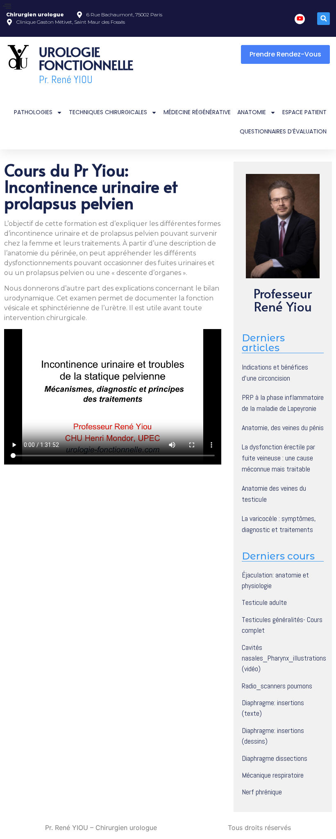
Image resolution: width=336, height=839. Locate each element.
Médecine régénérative (197, 112)
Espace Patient (304, 112)
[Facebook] (300, 19)
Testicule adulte (264, 602)
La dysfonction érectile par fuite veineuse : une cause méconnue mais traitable (278, 458)
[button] (323, 18)
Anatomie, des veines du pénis (283, 427)
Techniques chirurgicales (108, 112)
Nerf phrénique (262, 791)
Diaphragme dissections (274, 758)
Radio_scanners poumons (277, 685)
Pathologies (33, 112)
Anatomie (251, 112)
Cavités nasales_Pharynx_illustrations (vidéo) (284, 658)
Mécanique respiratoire (273, 775)
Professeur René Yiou (283, 299)
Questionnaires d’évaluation (283, 131)
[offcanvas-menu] (7, 6)
